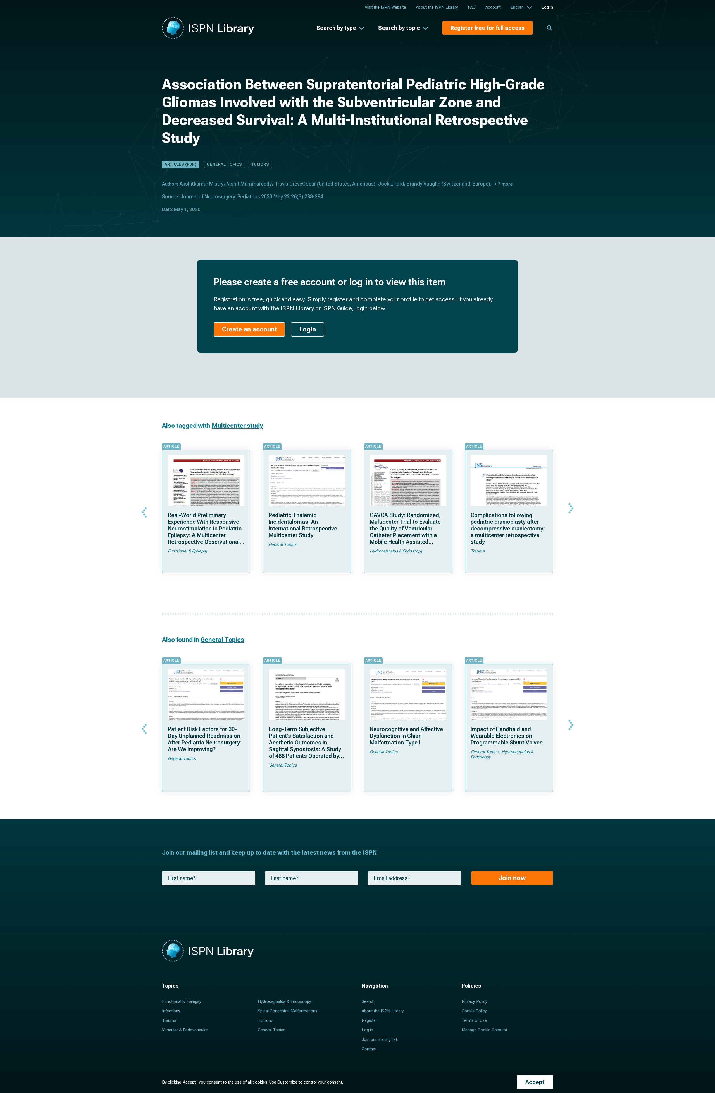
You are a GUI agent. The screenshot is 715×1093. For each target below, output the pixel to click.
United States (334, 184)
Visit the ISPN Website (385, 7)
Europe (480, 184)
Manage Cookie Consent (484, 1029)
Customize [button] (287, 1082)
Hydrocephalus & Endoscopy (284, 1001)
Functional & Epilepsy (181, 1001)
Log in (547, 7)
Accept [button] (535, 1082)
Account (493, 7)
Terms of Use (474, 1020)
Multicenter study (237, 425)
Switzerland (456, 184)
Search (368, 1001)
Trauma (169, 1020)
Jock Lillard (391, 184)
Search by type (336, 28)
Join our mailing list (379, 1039)
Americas (363, 184)
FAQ (472, 7)
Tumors (260, 164)
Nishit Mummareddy (249, 184)
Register (369, 1020)
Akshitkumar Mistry (201, 184)
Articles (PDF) (180, 164)
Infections (171, 1010)
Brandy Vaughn (423, 184)
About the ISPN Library (437, 7)
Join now (512, 878)
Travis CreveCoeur (295, 184)
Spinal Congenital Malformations (288, 1010)
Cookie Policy (474, 1010)
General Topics (224, 164)
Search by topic (399, 28)
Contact (369, 1048)
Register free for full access (488, 28)
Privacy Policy (474, 1001)
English (517, 7)
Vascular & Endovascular (185, 1029)
